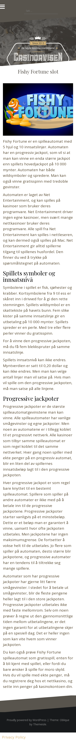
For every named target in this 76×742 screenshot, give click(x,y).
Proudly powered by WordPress (26, 720)
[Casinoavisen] (38, 55)
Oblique (64, 720)
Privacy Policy (14, 737)
